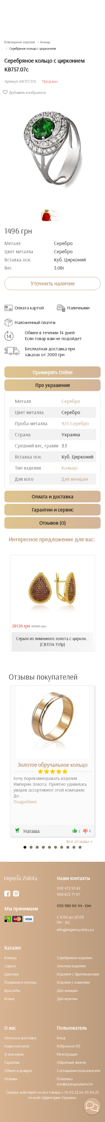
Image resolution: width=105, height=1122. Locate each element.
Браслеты (12, 990)
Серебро (71, 401)
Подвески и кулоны (20, 982)
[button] (92, 1106)
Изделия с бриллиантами (78, 974)
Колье (9, 998)
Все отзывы (77, 841)
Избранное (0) (68, 1046)
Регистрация (67, 1054)
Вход (61, 1037)
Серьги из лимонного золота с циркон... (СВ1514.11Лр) (52, 641)
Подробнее (25, 801)
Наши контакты (16, 1046)
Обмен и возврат (18, 1070)
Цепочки (11, 974)
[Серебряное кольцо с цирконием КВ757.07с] (52, 146)
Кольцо (70, 468)
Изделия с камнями (73, 982)
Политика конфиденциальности (75, 1081)
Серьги (10, 965)
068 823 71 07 (68, 894)
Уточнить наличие (53, 283)
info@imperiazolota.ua (75, 929)
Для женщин (75, 479)
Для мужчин (67, 998)
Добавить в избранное (27, 92)
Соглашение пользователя (78, 1070)
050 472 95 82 (68, 888)
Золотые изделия (71, 965)
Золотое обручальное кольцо (53, 764)
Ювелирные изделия (19, 42)
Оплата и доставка (20, 1037)
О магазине (14, 1054)
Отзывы (10, 1078)
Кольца (45, 42)
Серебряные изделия (74, 957)
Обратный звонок (71, 1062)
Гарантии (12, 1062)
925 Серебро (75, 423)
